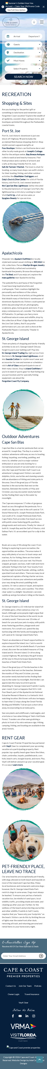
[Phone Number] (34, 22)
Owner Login (13, 994)
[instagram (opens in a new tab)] (34, 1016)
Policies (37, 986)
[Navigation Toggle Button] (41, 22)
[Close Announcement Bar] (43, 7)
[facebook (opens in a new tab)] (13, 1016)
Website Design (19, 1060)
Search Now (23, 76)
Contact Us (11, 986)
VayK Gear (23, 1002)
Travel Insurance (31, 994)
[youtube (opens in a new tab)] (20, 1016)
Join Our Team (25, 986)
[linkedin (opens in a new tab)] (27, 1016)
